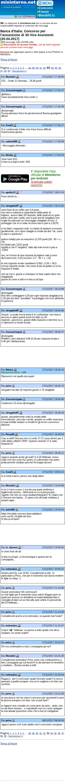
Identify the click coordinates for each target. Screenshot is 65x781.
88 (29, 68)
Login (19, 16)
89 (33, 68)
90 (37, 68)
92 (44, 68)
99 (9, 71)
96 (59, 68)
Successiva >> (19, 71)
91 (41, 68)
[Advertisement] (27, 357)
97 (1, 71)
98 (5, 71)
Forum (43, 11)
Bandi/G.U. (46, 15)
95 (56, 68)
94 (52, 68)
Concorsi (45, 8)
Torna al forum (8, 59)
